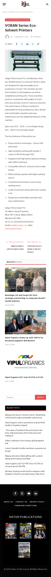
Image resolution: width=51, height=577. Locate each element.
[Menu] (4, 4)
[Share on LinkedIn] (27, 44)
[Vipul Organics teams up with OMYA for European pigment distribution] (25, 322)
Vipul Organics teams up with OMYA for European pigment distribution (24, 339)
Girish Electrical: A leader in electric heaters (34, 249)
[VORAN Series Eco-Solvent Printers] (25, 71)
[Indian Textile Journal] (25, 4)
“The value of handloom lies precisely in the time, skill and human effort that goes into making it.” (23, 433)
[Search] (47, 4)
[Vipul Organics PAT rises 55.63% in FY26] (25, 362)
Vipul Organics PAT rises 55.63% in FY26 (24, 377)
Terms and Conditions (25, 505)
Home (5, 12)
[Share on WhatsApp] (32, 44)
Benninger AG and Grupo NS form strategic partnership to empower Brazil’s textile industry (25, 298)
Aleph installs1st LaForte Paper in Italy (15, 248)
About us (8, 502)
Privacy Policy (37, 502)
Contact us (21, 502)
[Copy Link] (38, 44)
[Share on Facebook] (16, 44)
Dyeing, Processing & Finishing (17, 20)
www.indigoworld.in (13, 229)
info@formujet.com (18, 225)
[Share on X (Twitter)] (22, 44)
